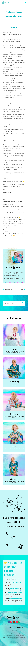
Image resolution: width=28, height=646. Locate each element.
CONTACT (14, 631)
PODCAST (20, 627)
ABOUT (7, 627)
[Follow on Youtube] (14, 622)
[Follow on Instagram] (11, 622)
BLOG (6, 629)
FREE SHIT (13, 627)
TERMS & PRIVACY (18, 629)
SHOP (10, 629)
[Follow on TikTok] (17, 622)
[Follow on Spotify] (19, 622)
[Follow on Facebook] (9, 622)
